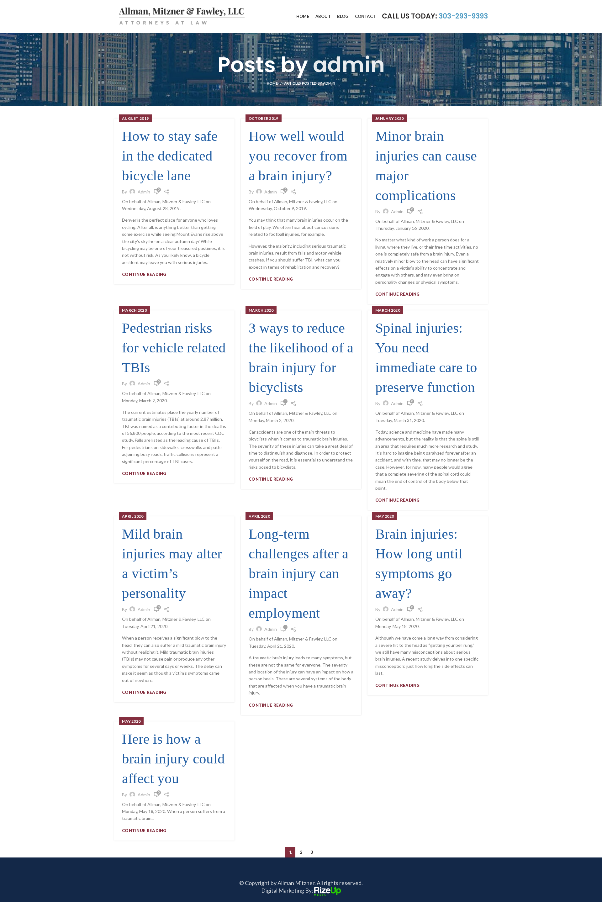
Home (272, 83)
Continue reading (144, 274)
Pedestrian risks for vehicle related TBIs (174, 347)
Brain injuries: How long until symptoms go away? (418, 563)
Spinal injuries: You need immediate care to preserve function (426, 357)
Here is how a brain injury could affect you (173, 758)
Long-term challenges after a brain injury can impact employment (298, 573)
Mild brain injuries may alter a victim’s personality (172, 563)
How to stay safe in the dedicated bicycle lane (170, 155)
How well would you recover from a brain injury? (298, 155)
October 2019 (263, 118)
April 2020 (132, 516)
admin (349, 65)
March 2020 (134, 310)
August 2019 (135, 118)
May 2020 (384, 516)
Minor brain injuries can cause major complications (426, 165)
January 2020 (389, 118)
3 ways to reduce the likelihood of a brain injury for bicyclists (301, 357)
